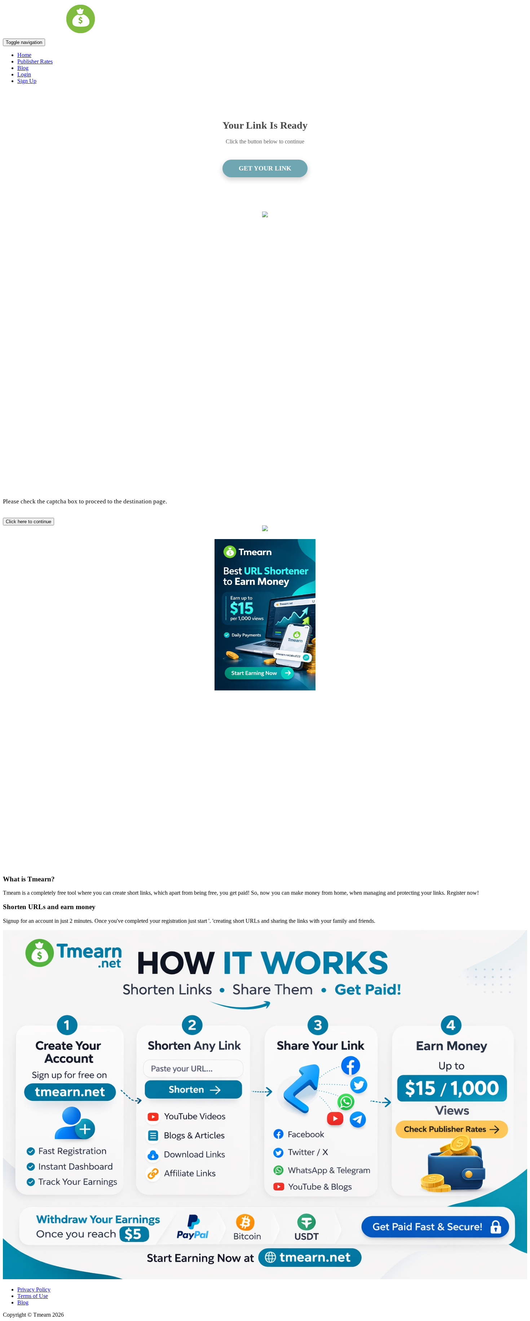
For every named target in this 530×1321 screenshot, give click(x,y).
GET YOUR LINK (265, 168)
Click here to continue (28, 521)
